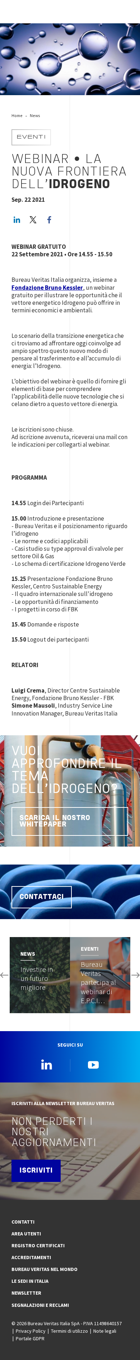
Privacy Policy (31, 1331)
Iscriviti (36, 1171)
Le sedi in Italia (29, 1281)
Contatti (22, 1222)
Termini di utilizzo (69, 1331)
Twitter (33, 219)
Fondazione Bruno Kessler (47, 288)
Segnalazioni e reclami (40, 1305)
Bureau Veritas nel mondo (44, 1269)
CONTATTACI (41, 897)
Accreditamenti (31, 1257)
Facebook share (49, 219)
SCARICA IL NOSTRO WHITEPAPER (54, 821)
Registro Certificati (38, 1245)
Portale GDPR (30, 1338)
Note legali (104, 1331)
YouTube (93, 1064)
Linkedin (46, 1064)
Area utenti (26, 1233)
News (35, 115)
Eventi (31, 137)
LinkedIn (16, 219)
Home (17, 115)
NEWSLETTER (26, 1293)
